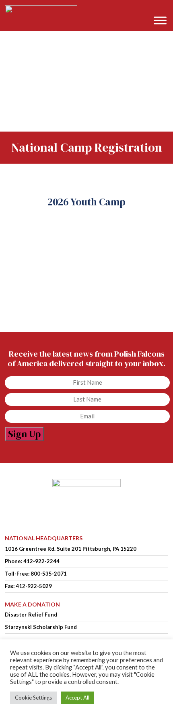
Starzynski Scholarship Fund (41, 627)
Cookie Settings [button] (33, 697)
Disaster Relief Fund (31, 614)
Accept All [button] (77, 697)
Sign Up (24, 433)
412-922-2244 (41, 561)
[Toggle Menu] (160, 20)
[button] (162, 8)
